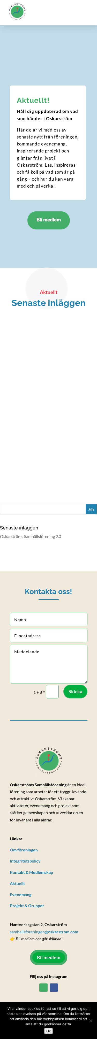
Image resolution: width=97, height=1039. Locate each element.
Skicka (75, 691)
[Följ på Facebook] (54, 987)
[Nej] (90, 1020)
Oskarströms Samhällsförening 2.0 (38, 427)
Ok (48, 1031)
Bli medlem (48, 219)
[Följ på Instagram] (43, 987)
